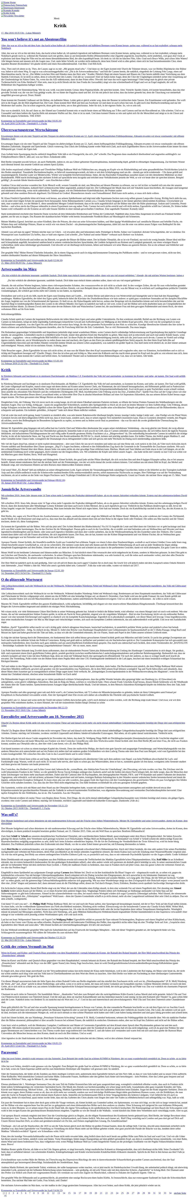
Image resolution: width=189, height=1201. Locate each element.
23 (112, 1193)
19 (90, 1193)
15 (69, 1193)
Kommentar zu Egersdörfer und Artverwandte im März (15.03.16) (32, 361)
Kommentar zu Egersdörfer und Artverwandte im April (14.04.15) (32, 1190)
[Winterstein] (47, 21)
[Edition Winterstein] (20, 21)
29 (143, 1193)
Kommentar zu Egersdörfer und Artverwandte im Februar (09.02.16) (33, 480)
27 (133, 1193)
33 (165, 1193)
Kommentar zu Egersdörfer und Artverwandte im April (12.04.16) (32, 260)
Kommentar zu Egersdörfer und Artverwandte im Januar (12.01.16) (32, 570)
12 (53, 1193)
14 (64, 1193)
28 (138, 1193)
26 (128, 1193)
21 (101, 1193)
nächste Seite (180, 1193)
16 (74, 1193)
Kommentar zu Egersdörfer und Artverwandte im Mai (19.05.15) (31, 1043)
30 (149, 1193)
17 (80, 1193)
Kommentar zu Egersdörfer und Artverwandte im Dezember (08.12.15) (34, 707)
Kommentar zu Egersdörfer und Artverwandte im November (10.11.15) (34, 805)
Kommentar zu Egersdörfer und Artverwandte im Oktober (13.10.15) (33, 937)
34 (170, 1193)
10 (43, 1193)
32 (159, 1193)
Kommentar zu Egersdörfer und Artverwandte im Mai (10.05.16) (31, 121)
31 (154, 1193)
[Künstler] (36, 21)
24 (117, 1193)
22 (106, 1193)
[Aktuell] (5, 21)
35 (5, 1195)
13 (58, 1193)
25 (122, 1193)
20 (96, 1193)
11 (48, 1193)
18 (85, 1193)
